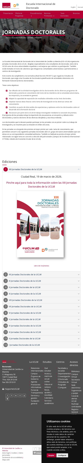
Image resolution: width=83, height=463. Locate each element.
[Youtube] (24, 395)
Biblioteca (75, 371)
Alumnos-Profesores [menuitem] (48, 14)
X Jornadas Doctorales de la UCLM (24, 287)
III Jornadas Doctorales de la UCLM (25, 332)
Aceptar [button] (51, 455)
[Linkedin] (15, 395)
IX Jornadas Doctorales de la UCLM (25, 293)
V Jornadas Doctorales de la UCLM (24, 319)
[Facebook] (7, 395)
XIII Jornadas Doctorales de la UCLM (25, 169)
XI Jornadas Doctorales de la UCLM (25, 281)
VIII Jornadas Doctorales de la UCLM (25, 300)
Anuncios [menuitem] (76, 13)
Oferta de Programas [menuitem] (19, 14)
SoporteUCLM (12, 388)
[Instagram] (20, 395)
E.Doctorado (63, 379)
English (73, 7)
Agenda (34, 382)
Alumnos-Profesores (18, 38)
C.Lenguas (62, 387)
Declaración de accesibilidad (12, 457)
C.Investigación (64, 376)
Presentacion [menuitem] (8, 13)
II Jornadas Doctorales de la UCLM (24, 338)
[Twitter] (11, 395)
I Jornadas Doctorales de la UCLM (24, 345)
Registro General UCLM (74, 412)
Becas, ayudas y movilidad (48, 392)
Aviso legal (6, 453)
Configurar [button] (62, 455)
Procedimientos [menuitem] (36, 13)
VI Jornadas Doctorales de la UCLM (25, 313)
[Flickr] (7, 398)
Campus (34, 373)
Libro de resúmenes (41, 266)
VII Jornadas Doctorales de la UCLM (25, 306)
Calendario (48, 398)
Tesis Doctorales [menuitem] (64, 14)
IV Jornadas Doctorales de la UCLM (25, 325)
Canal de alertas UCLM (74, 398)
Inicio (8, 38)
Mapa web (6, 460)
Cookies (14, 453)
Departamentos (64, 373)
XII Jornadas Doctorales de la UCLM (25, 274)
